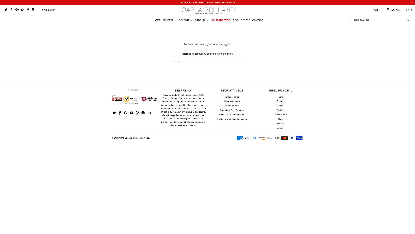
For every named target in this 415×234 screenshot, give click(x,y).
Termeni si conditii (231, 96)
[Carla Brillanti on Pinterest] (27, 9)
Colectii (184, 20)
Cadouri (200, 20)
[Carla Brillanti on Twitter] (5, 9)
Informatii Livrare (232, 101)
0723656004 (48, 9)
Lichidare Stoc (220, 20)
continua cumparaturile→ (220, 53)
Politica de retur (232, 105)
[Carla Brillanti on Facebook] (11, 9)
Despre (245, 20)
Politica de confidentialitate (231, 114)
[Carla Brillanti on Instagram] (33, 9)
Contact (257, 20)
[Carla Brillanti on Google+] (16, 9)
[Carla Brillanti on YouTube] (22, 9)
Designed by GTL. (141, 137)
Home (157, 20)
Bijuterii (168, 20)
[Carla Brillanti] (208, 10)
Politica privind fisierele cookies (232, 118)
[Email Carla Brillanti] (38, 9)
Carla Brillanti (125, 137)
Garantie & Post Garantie (232, 110)
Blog (235, 20)
